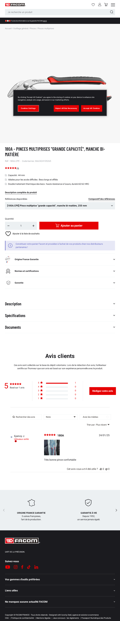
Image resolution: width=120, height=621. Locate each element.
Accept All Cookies (91, 108)
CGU (7, 618)
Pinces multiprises (46, 28)
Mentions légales (43, 618)
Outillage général (20, 28)
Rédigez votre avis (102, 390)
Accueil (8, 28)
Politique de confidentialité (22, 618)
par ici (45, 21)
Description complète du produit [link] (21, 192)
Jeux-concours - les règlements (66, 618)
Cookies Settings (28, 108)
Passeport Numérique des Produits (96, 618)
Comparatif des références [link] (101, 199)
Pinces (33, 28)
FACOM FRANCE (23, 615)
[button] (106, 4)
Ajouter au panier (71, 225)
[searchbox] (26, 417)
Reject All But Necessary (66, 108)
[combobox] (60, 12)
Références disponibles (16, 199)
